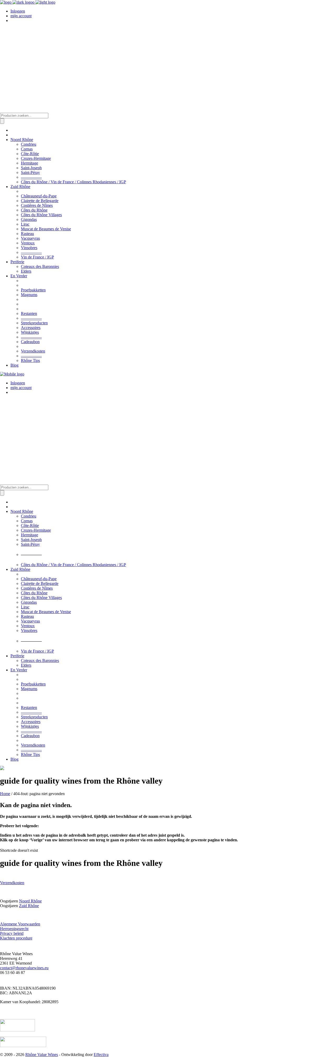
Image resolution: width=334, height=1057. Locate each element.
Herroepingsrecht (14, 928)
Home (5, 793)
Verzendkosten (12, 882)
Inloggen (17, 11)
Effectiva (101, 1054)
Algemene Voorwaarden (20, 924)
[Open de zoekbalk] (2, 110)
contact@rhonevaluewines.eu (24, 968)
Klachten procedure (16, 938)
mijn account (21, 16)
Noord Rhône (30, 901)
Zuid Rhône (29, 905)
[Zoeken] (2, 121)
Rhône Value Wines (41, 1054)
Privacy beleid (11, 933)
